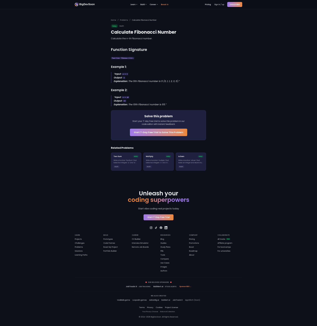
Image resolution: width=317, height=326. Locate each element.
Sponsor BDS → (185, 286)
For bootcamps (224, 247)
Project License (171, 307)
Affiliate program (225, 243)
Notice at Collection (167, 312)
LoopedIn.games (139, 300)
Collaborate (224, 235)
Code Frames (109, 243)
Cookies (159, 307)
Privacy (150, 307)
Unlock (235, 4)
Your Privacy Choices (150, 312)
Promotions (194, 243)
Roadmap (193, 251)
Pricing (208, 4)
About (191, 255)
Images (163, 267)
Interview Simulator (140, 243)
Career (153, 4)
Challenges (79, 243)
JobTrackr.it (138, 286)
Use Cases (164, 263)
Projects (78, 239)
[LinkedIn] (165, 227)
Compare (164, 259)
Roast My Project (110, 247)
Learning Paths (81, 255)
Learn (133, 4)
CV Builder (136, 239)
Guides (163, 243)
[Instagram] (151, 227)
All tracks (224, 239)
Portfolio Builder (110, 251)
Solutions (79, 251)
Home (113, 20)
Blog (162, 239)
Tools (162, 255)
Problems (124, 20)
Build (142, 4)
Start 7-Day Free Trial (158, 217)
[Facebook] (160, 227)
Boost (163, 4)
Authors (163, 271)
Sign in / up (219, 4)
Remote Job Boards (140, 247)
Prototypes (108, 239)
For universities (224, 251)
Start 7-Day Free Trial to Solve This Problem (158, 132)
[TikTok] (156, 227)
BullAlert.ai (164, 286)
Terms (142, 307)
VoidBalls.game (123, 300)
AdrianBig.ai (154, 300)
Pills (161, 251)
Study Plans (165, 247)
